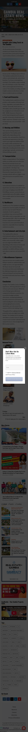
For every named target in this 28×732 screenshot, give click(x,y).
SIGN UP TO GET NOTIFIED (14, 379)
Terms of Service (16, 372)
